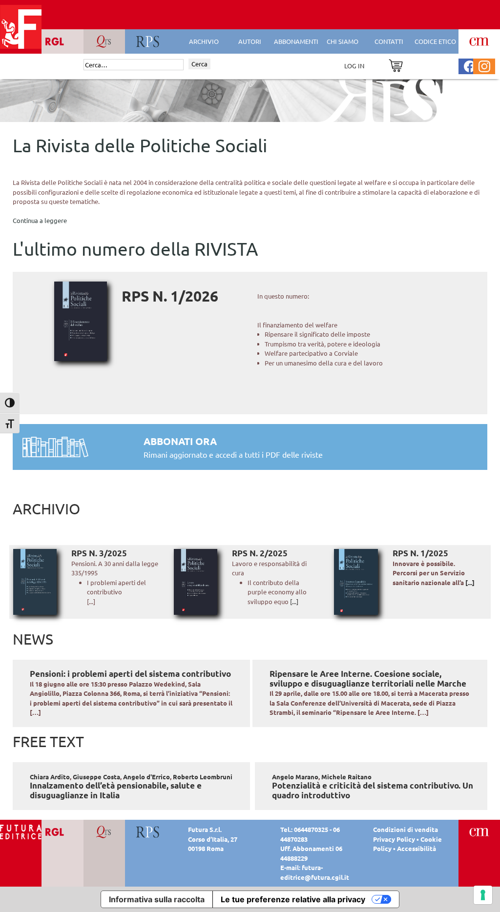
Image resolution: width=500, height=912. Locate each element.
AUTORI (249, 41)
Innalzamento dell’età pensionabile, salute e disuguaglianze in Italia (116, 790)
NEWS (33, 639)
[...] (294, 601)
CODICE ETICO (435, 41)
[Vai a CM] (479, 831)
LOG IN (354, 65)
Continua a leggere (40, 220)
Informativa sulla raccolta (157, 899)
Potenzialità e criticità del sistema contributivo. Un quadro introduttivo (372, 790)
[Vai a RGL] (62, 831)
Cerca (199, 64)
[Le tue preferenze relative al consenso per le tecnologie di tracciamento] (483, 895)
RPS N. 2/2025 (260, 553)
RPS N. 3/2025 (99, 553)
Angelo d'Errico (146, 776)
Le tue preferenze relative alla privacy (293, 899)
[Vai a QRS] (104, 831)
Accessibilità (416, 848)
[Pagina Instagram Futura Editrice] (484, 65)
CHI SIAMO (342, 41)
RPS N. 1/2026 (170, 296)
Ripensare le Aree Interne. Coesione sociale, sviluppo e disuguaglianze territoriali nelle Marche (368, 679)
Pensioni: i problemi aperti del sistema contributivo (130, 674)
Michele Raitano (346, 776)
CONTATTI (389, 41)
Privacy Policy (394, 839)
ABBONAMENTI (296, 41)
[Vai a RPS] (148, 831)
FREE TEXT (48, 741)
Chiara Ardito (50, 776)
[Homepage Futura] (21, 831)
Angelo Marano (295, 776)
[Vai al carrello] (396, 65)
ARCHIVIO (204, 41)
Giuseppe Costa (96, 776)
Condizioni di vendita (405, 829)
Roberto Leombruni (202, 776)
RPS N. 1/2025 (420, 553)
